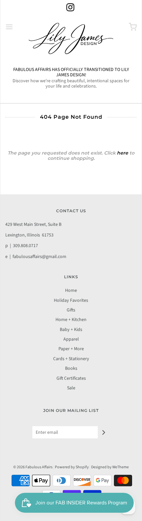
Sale (71, 388)
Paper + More (71, 349)
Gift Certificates (71, 378)
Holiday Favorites (71, 300)
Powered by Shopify (72, 467)
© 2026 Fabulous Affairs (33, 467)
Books (71, 368)
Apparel (71, 339)
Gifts (71, 310)
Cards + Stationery (71, 359)
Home (71, 290)
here (122, 153)
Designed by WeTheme (110, 467)
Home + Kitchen (71, 319)
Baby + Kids (71, 329)
